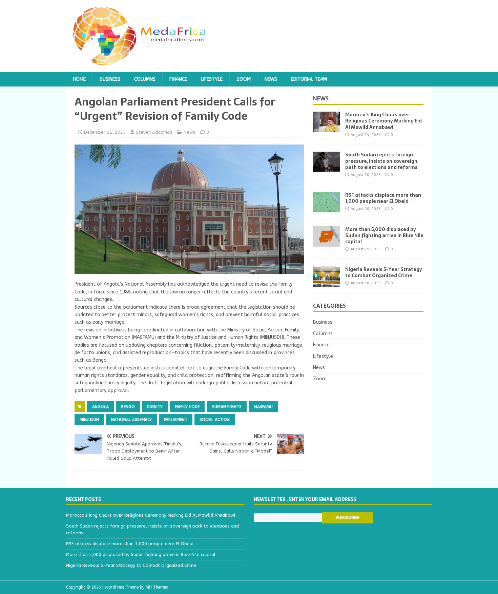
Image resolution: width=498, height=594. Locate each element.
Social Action (215, 419)
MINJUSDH (89, 419)
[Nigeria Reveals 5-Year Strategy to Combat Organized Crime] (326, 282)
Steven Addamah (154, 132)
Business (110, 79)
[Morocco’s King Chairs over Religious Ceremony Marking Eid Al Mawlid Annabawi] (326, 128)
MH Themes (157, 587)
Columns (144, 79)
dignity (155, 406)
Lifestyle (212, 79)
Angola (100, 406)
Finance (178, 79)
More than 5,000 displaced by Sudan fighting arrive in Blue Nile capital (384, 235)
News (271, 79)
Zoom (243, 79)
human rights (227, 406)
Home (79, 79)
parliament (175, 419)
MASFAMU (263, 406)
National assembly (131, 419)
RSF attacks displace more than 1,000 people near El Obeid (383, 198)
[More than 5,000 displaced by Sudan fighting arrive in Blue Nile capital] (326, 242)
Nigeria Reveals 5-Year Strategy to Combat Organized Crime (383, 272)
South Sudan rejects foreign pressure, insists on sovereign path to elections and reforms (381, 161)
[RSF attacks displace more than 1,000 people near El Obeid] (326, 208)
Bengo (128, 406)
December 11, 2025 (105, 132)
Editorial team (309, 79)
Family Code (187, 406)
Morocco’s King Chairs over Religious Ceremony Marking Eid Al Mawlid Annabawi (383, 121)
